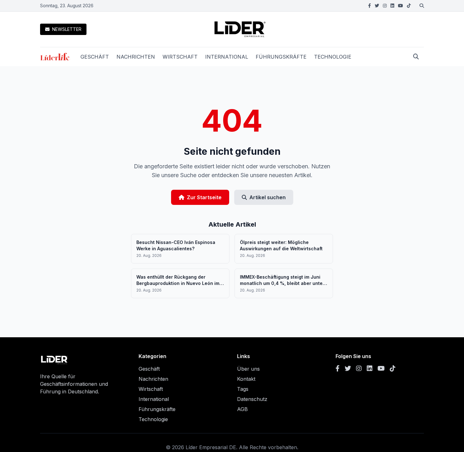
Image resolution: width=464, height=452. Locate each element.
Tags (242, 389)
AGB (242, 409)
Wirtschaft (151, 389)
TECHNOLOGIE (332, 57)
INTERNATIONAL (226, 57)
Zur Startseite (204, 197)
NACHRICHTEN (135, 57)
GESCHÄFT (94, 57)
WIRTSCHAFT (180, 57)
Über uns (248, 369)
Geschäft (149, 369)
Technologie (153, 419)
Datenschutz (252, 399)
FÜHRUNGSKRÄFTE (281, 57)
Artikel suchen (267, 197)
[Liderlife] (55, 56)
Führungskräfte (157, 409)
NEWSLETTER (66, 29)
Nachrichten (153, 379)
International (154, 399)
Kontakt (246, 379)
